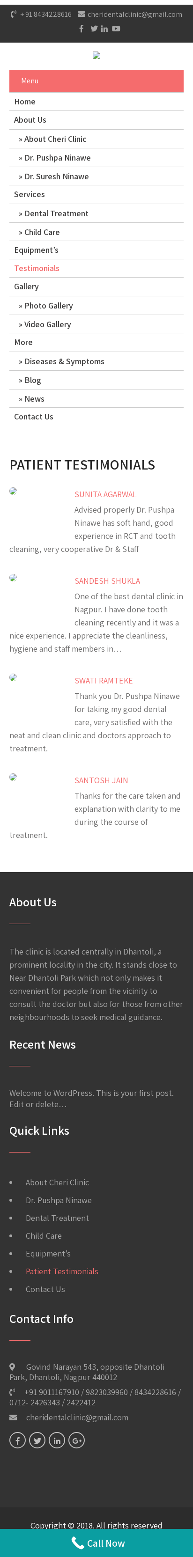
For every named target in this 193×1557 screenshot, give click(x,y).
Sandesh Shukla (107, 580)
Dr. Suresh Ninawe (56, 176)
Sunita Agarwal (105, 494)
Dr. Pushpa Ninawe (57, 157)
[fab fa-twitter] (91, 28)
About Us (30, 119)
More (23, 342)
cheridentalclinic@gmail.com (135, 14)
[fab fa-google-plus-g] (76, 1440)
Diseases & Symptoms (64, 361)
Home (25, 101)
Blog (32, 380)
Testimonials (36, 268)
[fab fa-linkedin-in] (102, 28)
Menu (29, 81)
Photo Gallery (48, 305)
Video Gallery (47, 324)
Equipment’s (36, 249)
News (34, 398)
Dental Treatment (56, 213)
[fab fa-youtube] (113, 28)
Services (29, 194)
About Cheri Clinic (55, 138)
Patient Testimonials (62, 1271)
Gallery (26, 286)
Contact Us (33, 416)
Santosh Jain (101, 780)
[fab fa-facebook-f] (80, 28)
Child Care (42, 232)
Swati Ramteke (103, 680)
